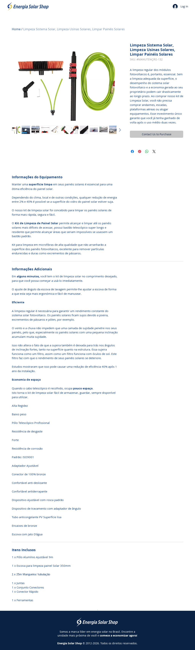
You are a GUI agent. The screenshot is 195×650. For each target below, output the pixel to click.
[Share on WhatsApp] (147, 151)
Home (16, 29)
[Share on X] (154, 151)
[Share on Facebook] (132, 151)
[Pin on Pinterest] (139, 151)
